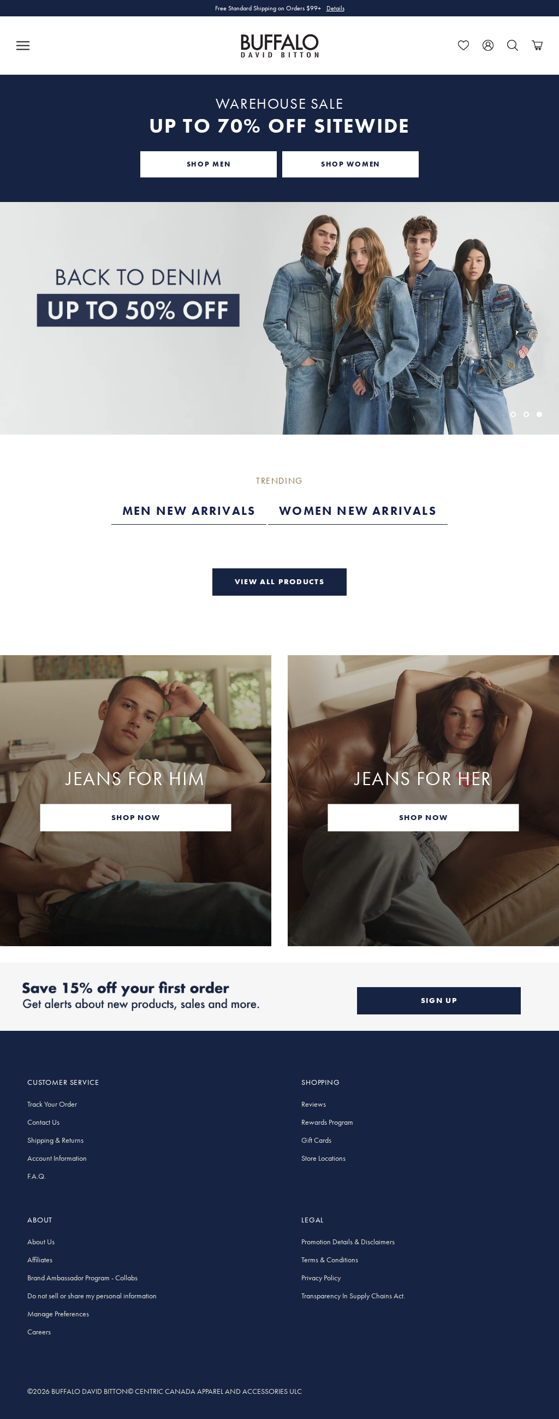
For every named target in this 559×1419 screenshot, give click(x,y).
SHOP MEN (208, 164)
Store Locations (323, 1158)
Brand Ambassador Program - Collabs (82, 1278)
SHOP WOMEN (350, 164)
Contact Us (43, 1122)
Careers (39, 1332)
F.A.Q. (36, 1176)
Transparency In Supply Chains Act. (353, 1296)
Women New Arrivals (358, 511)
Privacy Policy (321, 1278)
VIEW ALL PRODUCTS (280, 581)
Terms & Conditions (329, 1259)
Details (335, 8)
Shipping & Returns (55, 1140)
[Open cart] (537, 45)
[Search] (512, 45)
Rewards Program (327, 1122)
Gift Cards (316, 1140)
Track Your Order (52, 1104)
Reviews (313, 1104)
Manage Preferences (58, 1314)
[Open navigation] (22, 45)
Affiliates (39, 1259)
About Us (41, 1241)
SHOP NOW (135, 817)
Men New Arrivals (188, 511)
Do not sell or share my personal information (92, 1296)
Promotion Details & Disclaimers (348, 1241)
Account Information (57, 1158)
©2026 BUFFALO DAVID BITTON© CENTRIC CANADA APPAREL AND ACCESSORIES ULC (164, 1391)
